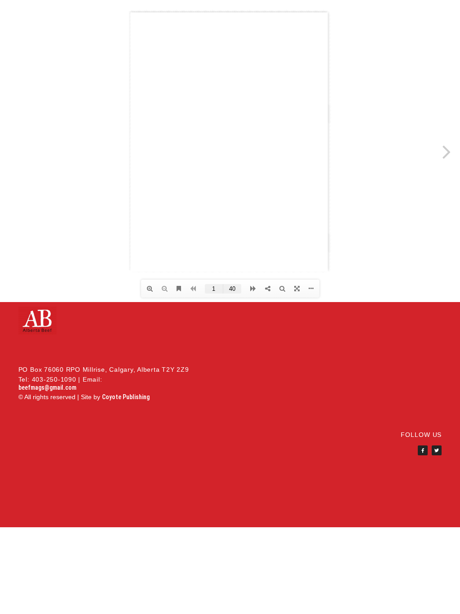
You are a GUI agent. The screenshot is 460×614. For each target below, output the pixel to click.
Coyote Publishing (126, 396)
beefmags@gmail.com (47, 387)
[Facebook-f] (423, 450)
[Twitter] (437, 450)
